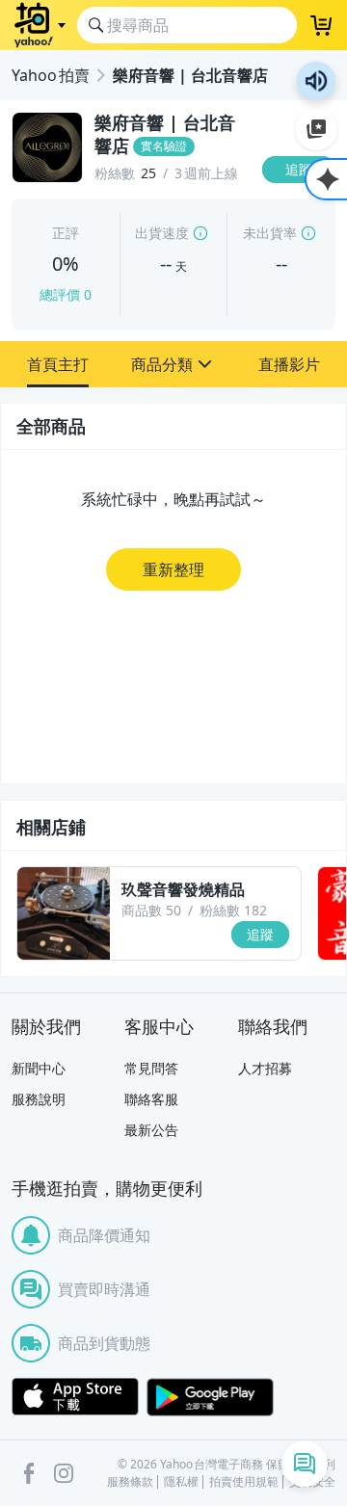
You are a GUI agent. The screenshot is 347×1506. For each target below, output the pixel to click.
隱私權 (181, 1482)
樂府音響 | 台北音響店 (190, 75)
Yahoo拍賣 (51, 75)
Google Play (210, 1397)
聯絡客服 (151, 1099)
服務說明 (39, 1099)
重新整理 (173, 569)
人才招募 (265, 1068)
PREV (14, 913)
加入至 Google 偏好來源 (316, 129)
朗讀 (316, 81)
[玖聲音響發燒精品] (63, 913)
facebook (29, 1473)
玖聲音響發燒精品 (183, 889)
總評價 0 (66, 294)
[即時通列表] (304, 1463)
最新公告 (151, 1130)
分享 (302, 207)
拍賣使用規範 (244, 1482)
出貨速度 (162, 233)
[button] (58, 364)
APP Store (75, 1397)
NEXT (332, 913)
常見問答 (151, 1068)
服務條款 (130, 1482)
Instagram (63, 1473)
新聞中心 (39, 1068)
